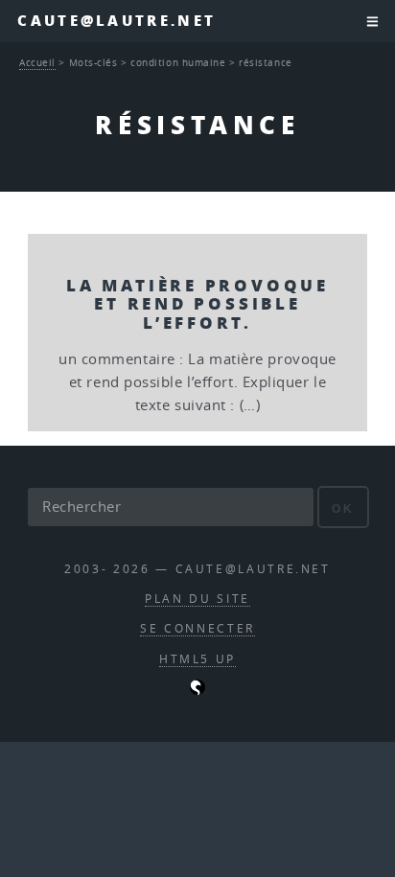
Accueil (37, 62)
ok (343, 508)
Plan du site (197, 598)
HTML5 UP (197, 659)
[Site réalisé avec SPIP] (197, 690)
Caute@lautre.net (116, 21)
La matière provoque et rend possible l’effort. (197, 303)
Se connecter (197, 628)
